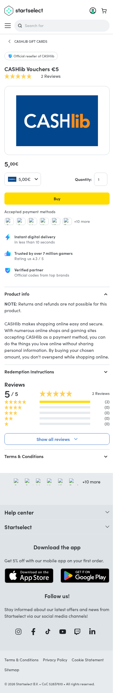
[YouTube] (62, 637)
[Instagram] (18, 637)
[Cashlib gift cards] (9, 41)
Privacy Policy (55, 665)
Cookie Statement (88, 665)
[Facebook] (32, 637)
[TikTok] (47, 637)
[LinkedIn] (91, 637)
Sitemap (11, 675)
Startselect (18, 533)
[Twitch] (77, 637)
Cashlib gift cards (30, 41)
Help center (19, 519)
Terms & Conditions (23, 463)
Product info (16, 294)
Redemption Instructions (29, 371)
